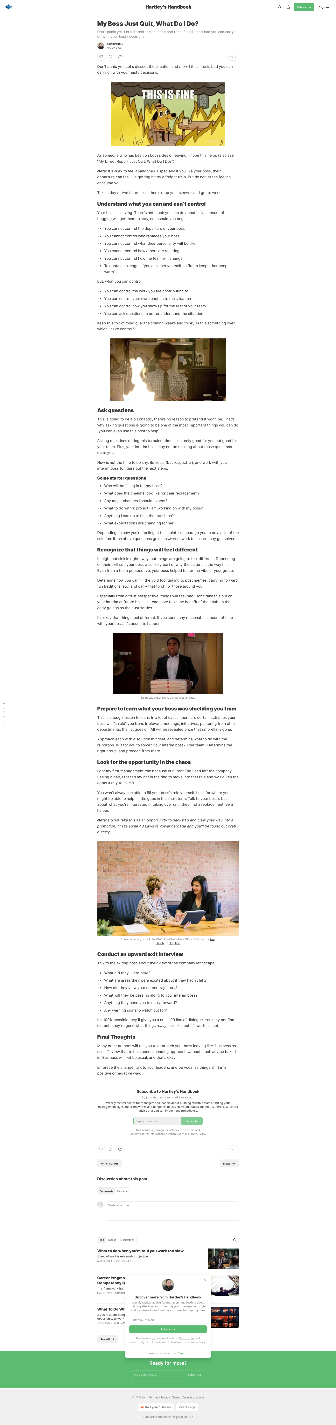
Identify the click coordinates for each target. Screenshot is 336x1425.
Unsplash (174, 943)
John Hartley (115, 44)
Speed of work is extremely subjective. (123, 1256)
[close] (205, 1280)
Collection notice (193, 1397)
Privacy (165, 1397)
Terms (176, 1397)
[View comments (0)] (110, 57)
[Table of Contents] (4, 712)
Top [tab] (102, 1240)
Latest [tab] (112, 1240)
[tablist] (114, 1191)
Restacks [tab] (123, 1191)
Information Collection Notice (167, 1342)
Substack (149, 1417)
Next (226, 1163)
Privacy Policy (197, 1342)
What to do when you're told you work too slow (140, 1251)
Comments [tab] (106, 1191)
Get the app (187, 1407)
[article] (168, 1259)
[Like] (101, 57)
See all (105, 1339)
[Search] (280, 7)
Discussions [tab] (127, 1240)
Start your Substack (157, 1407)
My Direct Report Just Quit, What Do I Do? (135, 161)
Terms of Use (186, 1338)
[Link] (92, 204)
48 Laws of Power (154, 826)
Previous (112, 1163)
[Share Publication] (288, 7)
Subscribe (304, 7)
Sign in (324, 7)
